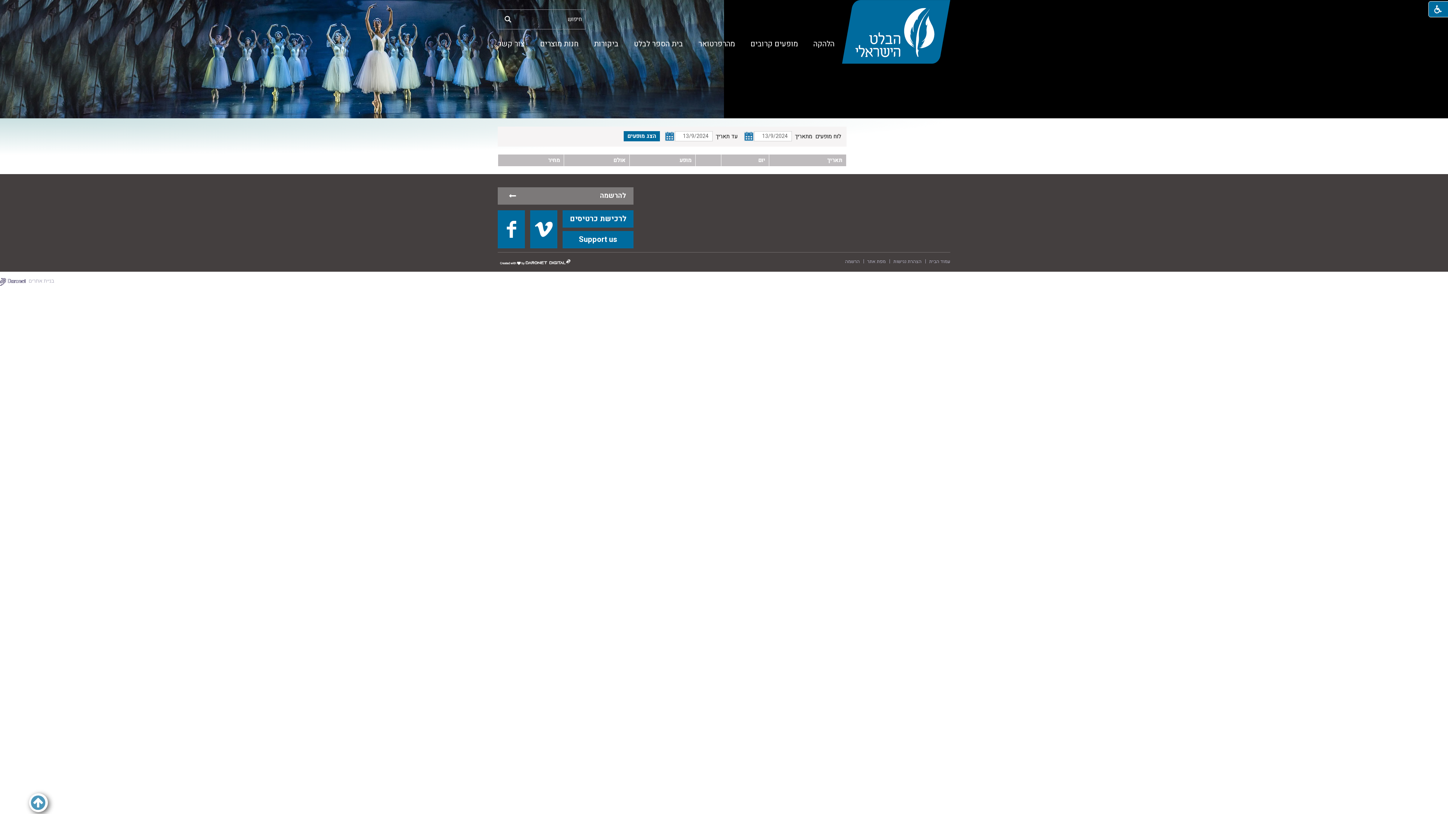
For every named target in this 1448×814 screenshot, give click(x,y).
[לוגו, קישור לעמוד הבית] (896, 32)
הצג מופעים (641, 136)
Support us (598, 239)
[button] (508, 19)
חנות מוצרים (559, 43)
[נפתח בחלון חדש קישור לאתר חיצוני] (511, 229)
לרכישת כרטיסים (598, 218)
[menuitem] (824, 44)
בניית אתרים (41, 281)
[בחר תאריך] (749, 136)
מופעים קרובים (774, 43)
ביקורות (606, 43)
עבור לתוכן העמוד (724, 7)
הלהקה (823, 43)
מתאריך (803, 136)
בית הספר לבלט (658, 43)
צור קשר (511, 43)
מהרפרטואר (716, 43)
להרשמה (613, 196)
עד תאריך (727, 136)
